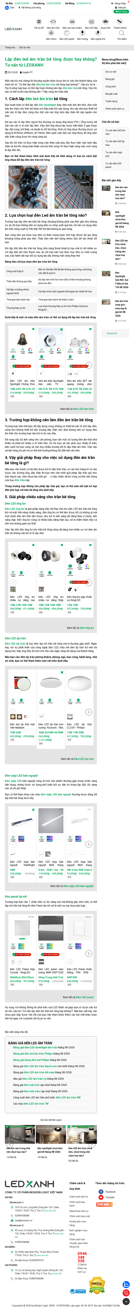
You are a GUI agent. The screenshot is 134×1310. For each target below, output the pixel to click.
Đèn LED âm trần (83, 408)
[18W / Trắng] (41, 716)
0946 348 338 (82, 1257)
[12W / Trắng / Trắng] (76, 589)
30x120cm (27, 977)
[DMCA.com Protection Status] (97, 1286)
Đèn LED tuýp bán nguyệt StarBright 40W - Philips (22, 865)
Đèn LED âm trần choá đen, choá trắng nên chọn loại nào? (80, 1152)
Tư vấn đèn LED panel (113, 165)
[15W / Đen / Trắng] (13, 716)
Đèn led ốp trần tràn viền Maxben (22, 726)
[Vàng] (41, 961)
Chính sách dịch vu (114, 108)
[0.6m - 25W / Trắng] (41, 854)
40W (12, 869)
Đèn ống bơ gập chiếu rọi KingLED (79, 598)
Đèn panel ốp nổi (16, 896)
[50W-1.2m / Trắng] (83, 854)
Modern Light (41, 1305)
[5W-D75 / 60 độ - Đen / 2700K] (70, 373)
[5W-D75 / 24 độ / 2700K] (41, 373)
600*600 (72, 977)
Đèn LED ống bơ (15, 503)
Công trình (110, 86)
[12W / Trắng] (70, 716)
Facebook (112, 333)
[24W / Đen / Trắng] (26, 716)
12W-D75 (72, 389)
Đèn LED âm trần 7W (36, 1103)
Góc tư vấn (110, 71)
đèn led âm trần (46, 84)
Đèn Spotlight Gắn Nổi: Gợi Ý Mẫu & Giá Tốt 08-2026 (121, 280)
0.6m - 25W (42, 869)
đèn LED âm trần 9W (68, 1097)
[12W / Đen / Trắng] (70, 589)
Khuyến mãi (111, 94)
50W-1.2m (86, 869)
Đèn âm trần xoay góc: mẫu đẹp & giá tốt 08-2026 (121, 308)
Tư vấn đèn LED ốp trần (115, 143)
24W (18, 732)
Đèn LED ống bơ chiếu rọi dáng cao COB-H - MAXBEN (22, 600)
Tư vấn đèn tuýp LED (113, 154)
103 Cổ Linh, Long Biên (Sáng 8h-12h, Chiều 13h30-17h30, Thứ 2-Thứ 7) (37, 1209)
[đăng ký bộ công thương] (77, 1291)
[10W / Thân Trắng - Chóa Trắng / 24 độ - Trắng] (13, 589)
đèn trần (20, 480)
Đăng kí (122, 7)
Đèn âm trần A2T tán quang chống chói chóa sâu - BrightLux (79, 384)
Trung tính (49, 977)
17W (75, 732)
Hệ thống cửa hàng (31, 7)
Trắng (59, 977)
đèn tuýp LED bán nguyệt (56, 794)
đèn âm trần (70, 88)
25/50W (60, 732)
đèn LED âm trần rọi (34, 1078)
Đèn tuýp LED (13, 780)
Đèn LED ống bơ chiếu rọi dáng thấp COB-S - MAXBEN (50, 600)
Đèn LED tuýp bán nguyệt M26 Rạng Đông (79, 865)
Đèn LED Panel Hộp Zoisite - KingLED (22, 971)
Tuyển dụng (111, 101)
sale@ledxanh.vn (23, 1220)
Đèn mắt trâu (32, 1091)
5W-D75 (43, 389)
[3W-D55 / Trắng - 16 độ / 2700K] (13, 373)
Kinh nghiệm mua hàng (78, 1232)
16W (75, 605)
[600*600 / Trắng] (70, 961)
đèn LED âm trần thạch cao (40, 1066)
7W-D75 (26, 389)
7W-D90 (83, 389)
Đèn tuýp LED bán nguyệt (21, 775)
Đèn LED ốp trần (15, 638)
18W (29, 605)
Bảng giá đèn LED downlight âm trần (35, 1047)
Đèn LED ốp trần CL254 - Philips (79, 726)
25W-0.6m (73, 869)
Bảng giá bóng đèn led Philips (31, 1060)
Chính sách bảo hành (77, 1204)
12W (18, 605)
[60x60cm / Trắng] (13, 961)
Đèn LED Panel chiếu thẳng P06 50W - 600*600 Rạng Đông (79, 972)
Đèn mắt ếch (31, 1085)
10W (12, 605)
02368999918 (83, 3)
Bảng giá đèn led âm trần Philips (33, 1053)
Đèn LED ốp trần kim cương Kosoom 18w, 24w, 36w (50, 727)
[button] (88, 365)
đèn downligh (47, 104)
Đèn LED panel (85, 997)
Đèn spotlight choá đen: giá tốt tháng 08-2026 (50, 1150)
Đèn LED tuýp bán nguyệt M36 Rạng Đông (50, 865)
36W (52, 732)
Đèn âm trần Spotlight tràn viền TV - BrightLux (50, 384)
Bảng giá (109, 79)
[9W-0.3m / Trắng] (70, 854)
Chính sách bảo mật (79, 1216)
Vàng (39, 977)
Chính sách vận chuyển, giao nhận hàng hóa (78, 1243)
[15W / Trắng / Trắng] (19, 716)
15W (24, 605)
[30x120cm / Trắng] (19, 961)
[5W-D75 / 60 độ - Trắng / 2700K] (76, 373)
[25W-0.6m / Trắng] (76, 854)
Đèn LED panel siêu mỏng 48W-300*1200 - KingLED (50, 972)
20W (81, 732)
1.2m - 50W (56, 869)
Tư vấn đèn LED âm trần (115, 132)
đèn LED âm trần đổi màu (39, 1072)
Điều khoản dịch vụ (78, 1211)
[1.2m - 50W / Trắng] (47, 854)
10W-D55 (15, 389)
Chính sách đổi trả (78, 1196)
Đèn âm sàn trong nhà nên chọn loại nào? (18, 1150)
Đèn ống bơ (87, 627)
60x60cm (15, 977)
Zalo (12, 7)
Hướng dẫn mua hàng (77, 1223)
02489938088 (22, 3)
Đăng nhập (120, 3)
